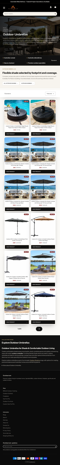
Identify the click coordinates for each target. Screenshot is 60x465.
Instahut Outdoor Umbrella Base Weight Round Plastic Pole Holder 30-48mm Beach (16, 118)
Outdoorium (32, 462)
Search (5, 417)
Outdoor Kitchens (8, 393)
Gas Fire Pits (6, 399)
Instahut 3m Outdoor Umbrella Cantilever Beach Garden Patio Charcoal (43, 268)
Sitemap (5, 420)
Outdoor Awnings (27, 83)
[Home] (13, 8)
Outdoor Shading (35, 360)
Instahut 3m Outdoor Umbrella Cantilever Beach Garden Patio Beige (43, 231)
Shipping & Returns (8, 436)
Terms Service (7, 433)
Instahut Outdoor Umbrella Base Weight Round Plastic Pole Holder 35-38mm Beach (43, 118)
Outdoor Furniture (8, 401)
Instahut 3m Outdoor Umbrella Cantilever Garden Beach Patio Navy (43, 306)
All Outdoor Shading (11, 83)
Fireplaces (6, 396)
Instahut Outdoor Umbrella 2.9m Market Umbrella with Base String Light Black (16, 193)
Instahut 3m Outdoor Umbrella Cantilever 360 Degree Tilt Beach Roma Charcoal (16, 268)
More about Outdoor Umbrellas (12, 365)
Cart (55, 8)
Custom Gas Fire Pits (8, 404)
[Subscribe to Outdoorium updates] (55, 447)
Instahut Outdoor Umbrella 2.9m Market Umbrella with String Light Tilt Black (16, 155)
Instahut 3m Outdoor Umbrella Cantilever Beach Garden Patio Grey (16, 306)
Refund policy (6, 428)
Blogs (4, 415)
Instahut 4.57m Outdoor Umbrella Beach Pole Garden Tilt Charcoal (16, 231)
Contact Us (6, 425)
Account (50, 8)
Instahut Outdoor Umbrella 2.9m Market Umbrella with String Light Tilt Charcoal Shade (43, 155)
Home (4, 27)
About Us (5, 422)
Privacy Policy (7, 430)
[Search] (55, 14)
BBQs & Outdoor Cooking (10, 391)
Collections (5, 29)
